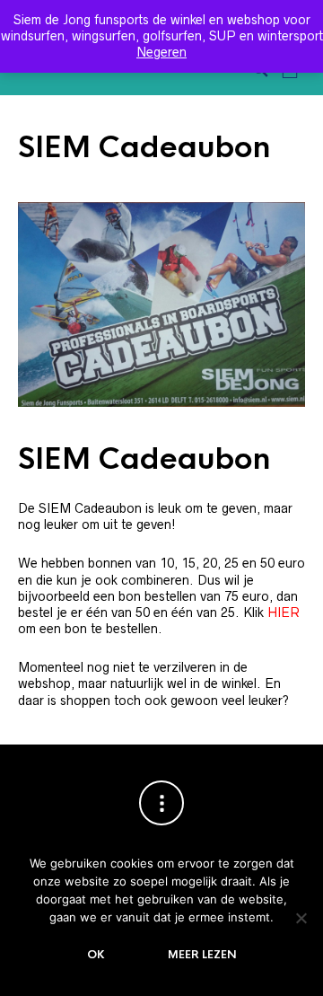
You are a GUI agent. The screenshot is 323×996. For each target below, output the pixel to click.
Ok (96, 955)
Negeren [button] (161, 52)
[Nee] (301, 918)
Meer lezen (202, 955)
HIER (283, 612)
